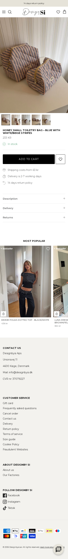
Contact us (9, 418)
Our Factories (11, 475)
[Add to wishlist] (60, 159)
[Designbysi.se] (34, 11)
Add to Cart (29, 159)
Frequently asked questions (19, 408)
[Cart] (64, 12)
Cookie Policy (11, 444)
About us (8, 470)
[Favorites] (58, 11)
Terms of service (13, 434)
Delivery (8, 208)
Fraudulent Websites (15, 449)
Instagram (14, 501)
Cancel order (10, 413)
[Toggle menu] (4, 12)
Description (10, 198)
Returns (8, 217)
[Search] (11, 12)
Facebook (14, 495)
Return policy (11, 429)
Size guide (9, 439)
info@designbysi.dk (20, 372)
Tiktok (11, 508)
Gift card (8, 403)
